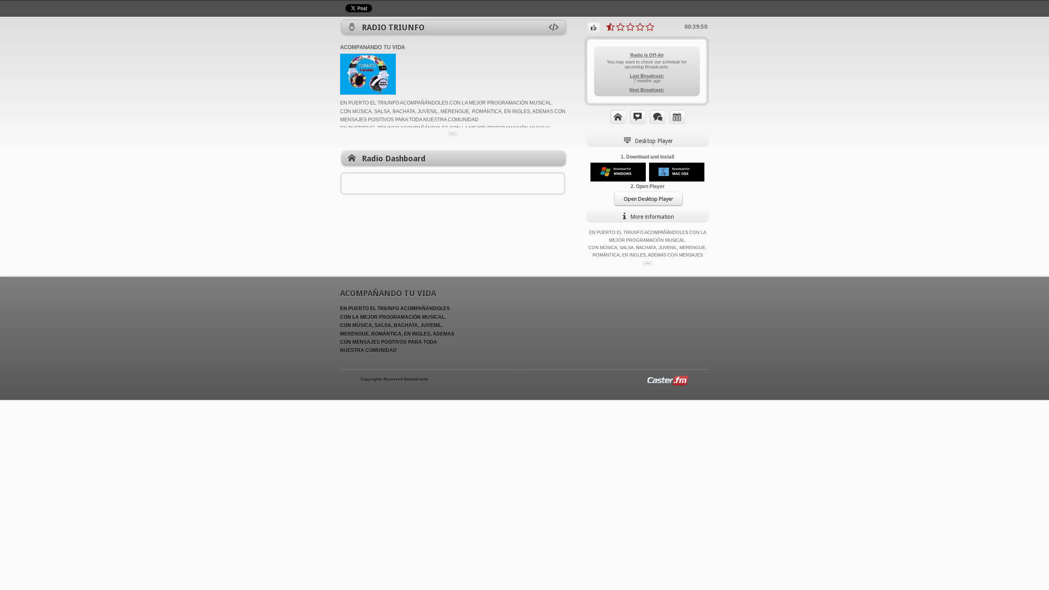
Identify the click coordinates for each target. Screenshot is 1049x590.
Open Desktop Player (648, 199)
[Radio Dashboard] (618, 117)
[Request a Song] (637, 117)
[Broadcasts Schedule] (677, 117)
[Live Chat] (657, 117)
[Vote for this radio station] (593, 27)
